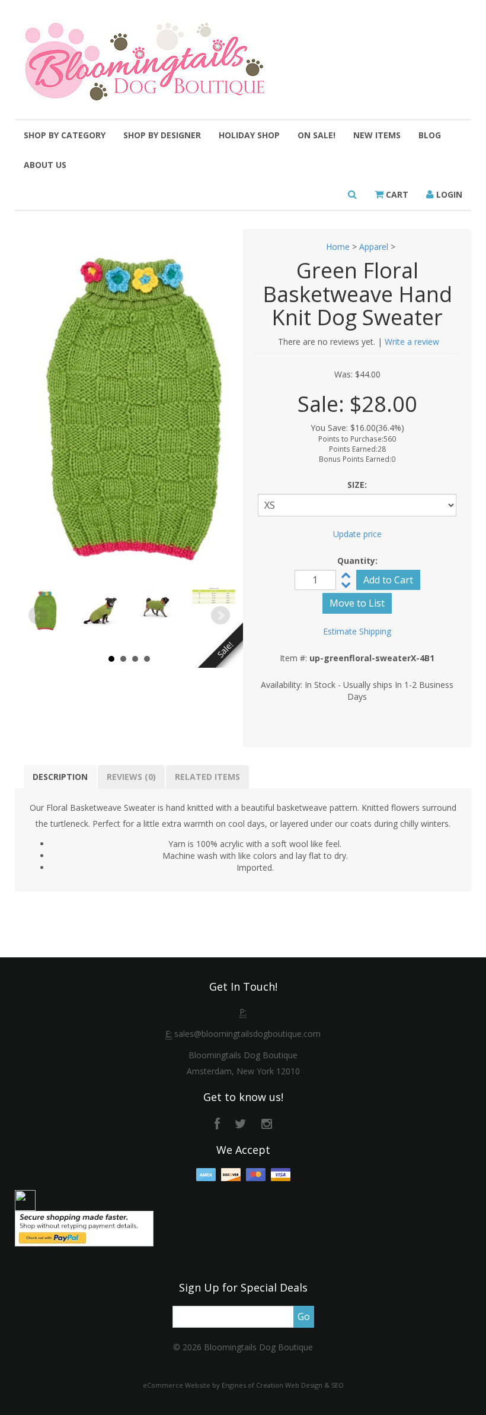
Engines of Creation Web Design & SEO (283, 1385)
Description (60, 776)
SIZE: (357, 484)
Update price (357, 534)
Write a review (412, 341)
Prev (37, 615)
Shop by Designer (162, 135)
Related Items (207, 776)
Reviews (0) (131, 776)
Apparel (373, 246)
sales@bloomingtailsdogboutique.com (247, 1033)
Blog (429, 135)
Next (220, 615)
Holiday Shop (249, 135)
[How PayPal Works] (84, 1227)
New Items (377, 135)
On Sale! (316, 135)
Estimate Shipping (357, 631)
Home (338, 246)
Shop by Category (64, 135)
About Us (45, 164)
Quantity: (357, 560)
